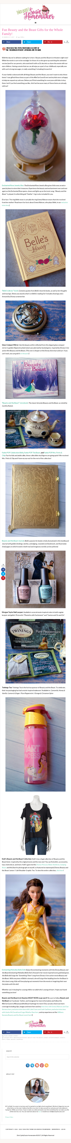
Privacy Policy (9, 1117)
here (39, 1111)
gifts (4, 1039)
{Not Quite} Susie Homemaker (36, 12)
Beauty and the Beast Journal (13, 541)
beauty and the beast (35, 1037)
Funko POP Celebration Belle (12, 453)
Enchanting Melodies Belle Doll (13, 970)
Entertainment (54, 1037)
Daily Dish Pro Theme (26, 1129)
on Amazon (24, 353)
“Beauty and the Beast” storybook (15, 403)
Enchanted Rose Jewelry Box (12, 185)
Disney (15, 1036)
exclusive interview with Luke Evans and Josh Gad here (31, 1009)
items (8, 1039)
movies (13, 1039)
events (62, 1037)
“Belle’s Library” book (10, 291)
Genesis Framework (43, 1129)
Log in (63, 1129)
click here (59, 870)
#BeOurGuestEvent (20, 1037)
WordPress (56, 1129)
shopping (19, 1039)
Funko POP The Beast (32, 453)
